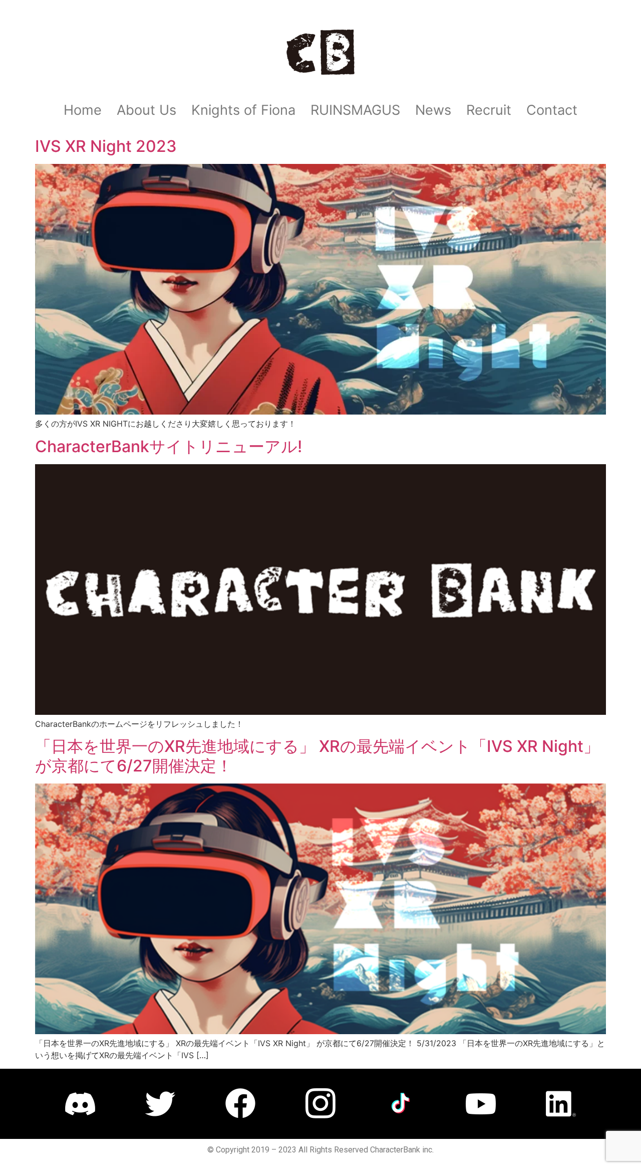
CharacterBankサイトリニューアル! (168, 446)
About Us (146, 110)
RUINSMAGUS (355, 110)
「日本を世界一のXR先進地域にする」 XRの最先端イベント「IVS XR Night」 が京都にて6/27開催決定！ (317, 755)
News (433, 110)
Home (83, 110)
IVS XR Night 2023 (106, 146)
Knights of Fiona (243, 110)
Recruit (488, 110)
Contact (551, 110)
